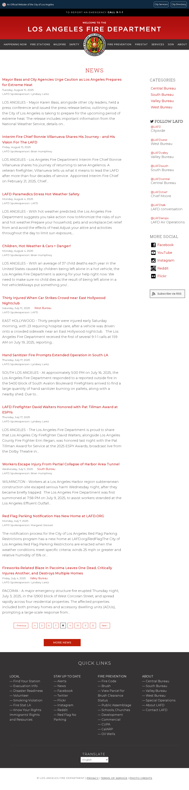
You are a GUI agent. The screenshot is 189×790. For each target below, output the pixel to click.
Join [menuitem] (171, 44)
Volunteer (21, 695)
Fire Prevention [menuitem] (119, 44)
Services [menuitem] (158, 44)
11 (86, 625)
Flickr (61, 700)
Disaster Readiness (28, 691)
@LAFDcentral (160, 179)
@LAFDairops (160, 218)
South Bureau (46, 469)
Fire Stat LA (22, 705)
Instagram (65, 705)
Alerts (61, 681)
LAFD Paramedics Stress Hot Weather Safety (40, 194)
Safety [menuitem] (74, 44)
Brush (106, 686)
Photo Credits (141, 778)
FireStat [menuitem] (141, 44)
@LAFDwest (159, 140)
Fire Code (109, 681)
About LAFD (155, 705)
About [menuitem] (182, 44)
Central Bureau (163, 88)
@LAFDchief (159, 192)
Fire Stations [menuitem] (40, 44)
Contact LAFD (156, 710)
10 (79, 625)
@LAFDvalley (159, 152)
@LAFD (156, 126)
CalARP (107, 729)
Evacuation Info (25, 686)
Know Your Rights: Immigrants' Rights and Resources (26, 714)
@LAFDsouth (159, 166)
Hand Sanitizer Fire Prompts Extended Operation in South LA (55, 355)
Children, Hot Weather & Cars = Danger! (36, 246)
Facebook (65, 691)
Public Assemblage (116, 705)
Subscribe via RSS (169, 293)
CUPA (106, 724)
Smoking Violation (27, 700)
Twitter (62, 695)
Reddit (62, 710)
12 (94, 625)
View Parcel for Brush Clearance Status (111, 695)
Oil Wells (108, 734)
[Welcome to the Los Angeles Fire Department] (95, 32)
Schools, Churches (116, 710)
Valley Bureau (39, 578)
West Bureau (42, 308)
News (61, 686)
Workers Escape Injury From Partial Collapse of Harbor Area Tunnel (60, 464)
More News (62, 642)
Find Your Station (26, 681)
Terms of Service (114, 778)
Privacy (93, 778)
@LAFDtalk (158, 205)
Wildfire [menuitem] (59, 44)
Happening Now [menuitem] (15, 44)
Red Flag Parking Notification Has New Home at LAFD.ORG (53, 516)
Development (112, 715)
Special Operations (160, 700)
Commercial (111, 719)
